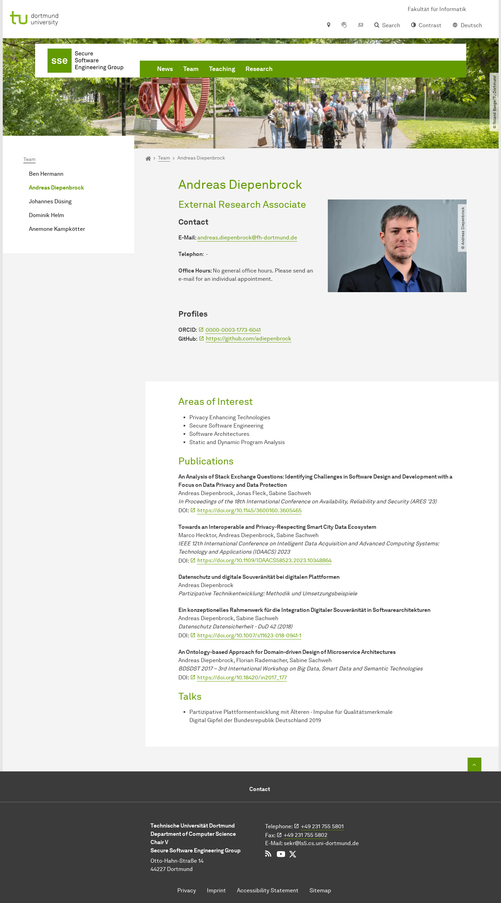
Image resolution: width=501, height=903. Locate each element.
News (165, 69)
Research (259, 69)
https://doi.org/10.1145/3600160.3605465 (249, 510)
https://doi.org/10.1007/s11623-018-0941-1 (249, 635)
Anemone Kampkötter (57, 229)
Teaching (222, 69)
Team (191, 69)
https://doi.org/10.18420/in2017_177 (242, 677)
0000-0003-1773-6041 (233, 330)
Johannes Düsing (50, 201)
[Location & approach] (328, 25)
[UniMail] (360, 25)
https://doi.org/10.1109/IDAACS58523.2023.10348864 (264, 560)
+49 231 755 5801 (322, 826)
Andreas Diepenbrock (56, 187)
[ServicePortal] (344, 25)
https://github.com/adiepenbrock (248, 338)
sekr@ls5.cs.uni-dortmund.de (321, 843)
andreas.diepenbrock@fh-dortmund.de (247, 237)
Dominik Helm (46, 215)
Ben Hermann (46, 174)
